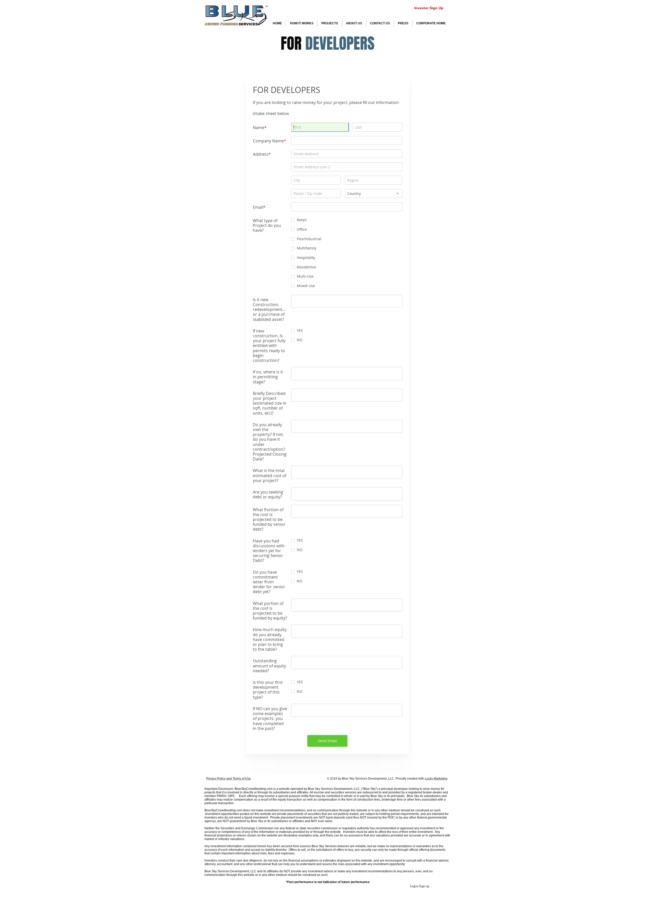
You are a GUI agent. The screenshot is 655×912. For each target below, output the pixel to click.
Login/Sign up (419, 886)
